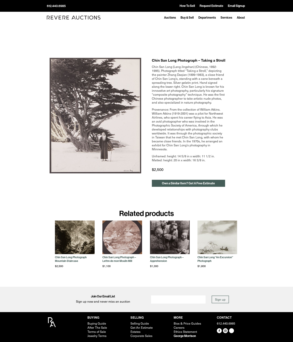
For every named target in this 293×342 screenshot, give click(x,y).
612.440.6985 (56, 6)
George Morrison (185, 336)
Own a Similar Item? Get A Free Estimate (188, 183)
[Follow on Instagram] (225, 330)
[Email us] (231, 330)
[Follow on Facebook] (219, 330)
